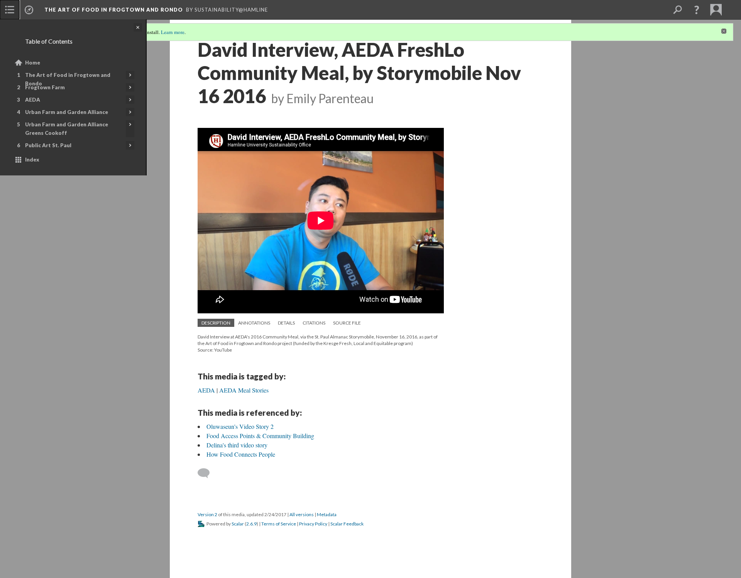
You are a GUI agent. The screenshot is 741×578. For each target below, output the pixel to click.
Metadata (327, 514)
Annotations (254, 323)
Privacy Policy (313, 524)
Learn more (172, 32)
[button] (696, 9)
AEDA (32, 100)
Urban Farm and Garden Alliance (66, 112)
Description (215, 323)
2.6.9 (251, 524)
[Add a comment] (207, 473)
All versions (301, 514)
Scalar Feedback (347, 524)
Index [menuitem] (32, 159)
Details (286, 323)
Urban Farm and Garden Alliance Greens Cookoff (66, 128)
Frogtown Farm (45, 87)
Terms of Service (278, 524)
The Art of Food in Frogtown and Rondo (67, 79)
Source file (347, 323)
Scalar (238, 524)
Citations (314, 323)
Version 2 (207, 514)
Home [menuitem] (32, 63)
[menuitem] (9, 9)
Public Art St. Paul (48, 145)
